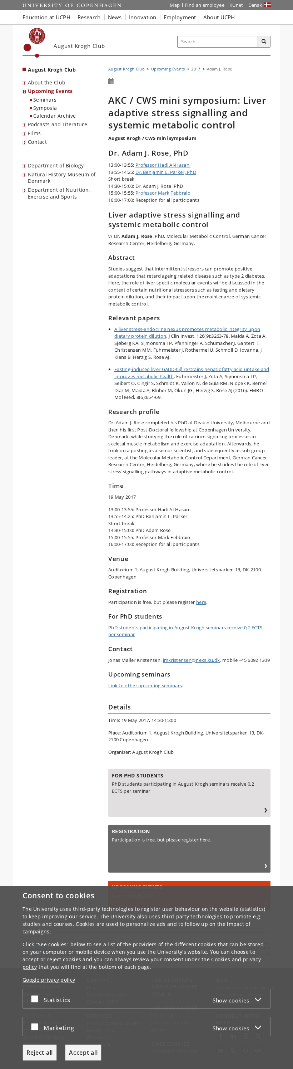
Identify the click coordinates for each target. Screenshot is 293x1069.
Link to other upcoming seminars (145, 685)
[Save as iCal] (111, 82)
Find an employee (204, 5)
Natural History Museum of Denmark (62, 178)
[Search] (264, 42)
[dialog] (146, 977)
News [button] (115, 17)
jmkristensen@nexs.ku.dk (191, 660)
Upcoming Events (50, 91)
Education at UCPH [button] (46, 17)
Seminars (44, 99)
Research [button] (89, 17)
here (201, 602)
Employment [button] (180, 17)
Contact (37, 141)
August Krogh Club (52, 69)
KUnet (236, 5)
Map (175, 5)
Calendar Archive (54, 115)
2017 (195, 69)
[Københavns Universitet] (34, 43)
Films (34, 133)
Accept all (83, 1052)
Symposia (45, 107)
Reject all (39, 1052)
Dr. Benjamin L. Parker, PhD (165, 172)
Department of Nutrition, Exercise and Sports (59, 193)
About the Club (46, 82)
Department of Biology (56, 165)
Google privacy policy (49, 979)
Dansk (255, 5)
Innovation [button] (143, 17)
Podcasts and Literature (57, 124)
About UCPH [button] (219, 17)
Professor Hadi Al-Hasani (162, 165)
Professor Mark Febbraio (162, 193)
